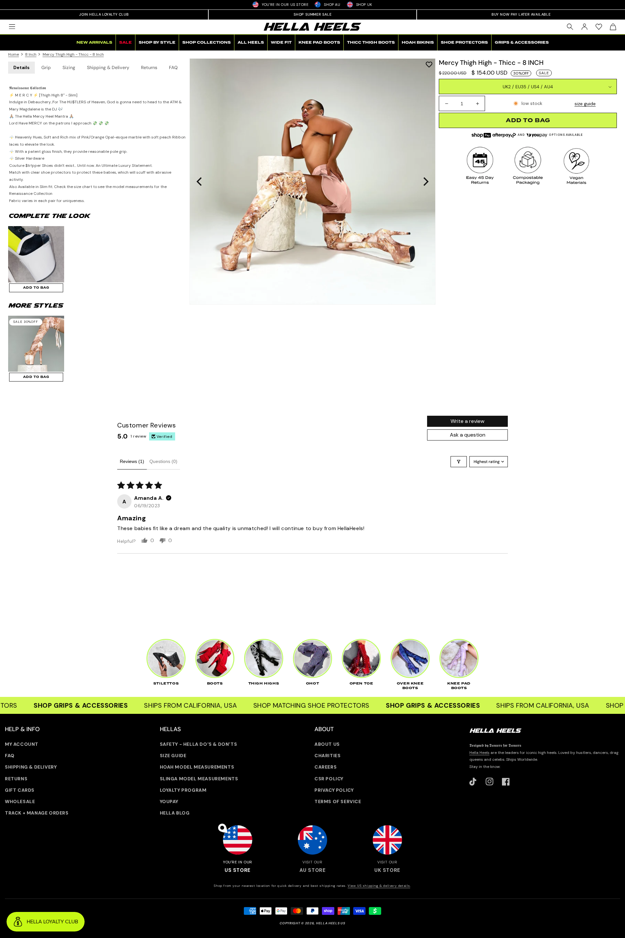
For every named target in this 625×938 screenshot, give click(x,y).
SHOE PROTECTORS (464, 42)
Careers (325, 767)
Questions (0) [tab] (163, 461)
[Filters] (459, 461)
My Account (21, 744)
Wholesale (20, 801)
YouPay (169, 801)
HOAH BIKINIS (418, 42)
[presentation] (312, 181)
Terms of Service (337, 801)
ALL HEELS (251, 42)
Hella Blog (175, 813)
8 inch (30, 54)
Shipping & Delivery (108, 67)
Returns (149, 67)
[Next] (425, 181)
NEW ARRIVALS (94, 42)
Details (21, 67)
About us (327, 744)
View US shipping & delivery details (379, 886)
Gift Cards (20, 790)
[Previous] (200, 181)
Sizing (68, 67)
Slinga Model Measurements (199, 779)
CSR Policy (328, 779)
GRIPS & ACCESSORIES (522, 42)
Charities (327, 755)
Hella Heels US (330, 923)
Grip (46, 67)
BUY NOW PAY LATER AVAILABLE (521, 14)
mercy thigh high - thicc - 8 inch (73, 54)
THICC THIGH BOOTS (371, 42)
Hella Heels (479, 752)
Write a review (467, 421)
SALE (125, 42)
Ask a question (467, 434)
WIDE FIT (281, 42)
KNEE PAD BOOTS (319, 42)
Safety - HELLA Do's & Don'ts (198, 744)
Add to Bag (36, 287)
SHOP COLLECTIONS (206, 42)
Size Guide (173, 755)
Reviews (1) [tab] (132, 461)
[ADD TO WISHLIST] (429, 64)
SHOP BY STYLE (157, 42)
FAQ (173, 67)
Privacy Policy (334, 790)
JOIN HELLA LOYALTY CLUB (104, 14)
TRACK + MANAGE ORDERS (37, 813)
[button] (12, 27)
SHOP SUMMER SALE (313, 14)
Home (13, 54)
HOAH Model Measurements (197, 767)
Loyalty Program (183, 790)
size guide (585, 104)
